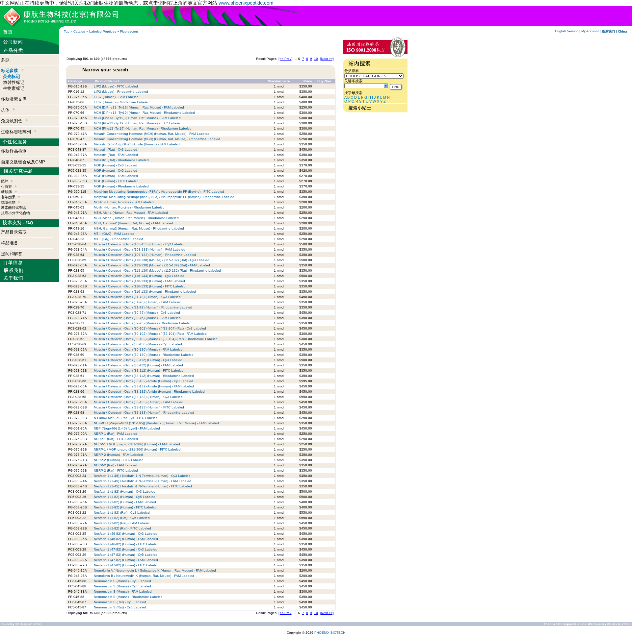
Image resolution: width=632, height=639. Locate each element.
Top (66, 31)
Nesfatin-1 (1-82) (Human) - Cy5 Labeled (124, 497)
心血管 (6, 186)
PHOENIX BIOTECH (329, 632)
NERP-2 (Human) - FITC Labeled (119, 460)
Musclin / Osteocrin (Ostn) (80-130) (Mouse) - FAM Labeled (138, 349)
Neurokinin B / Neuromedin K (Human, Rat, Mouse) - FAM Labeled (144, 576)
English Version (566, 31)
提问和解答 (11, 253)
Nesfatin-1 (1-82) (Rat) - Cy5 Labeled (122, 518)
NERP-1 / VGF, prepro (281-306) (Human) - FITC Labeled (137, 449)
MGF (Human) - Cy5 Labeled (115, 170)
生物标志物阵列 (17, 131)
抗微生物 (8, 202)
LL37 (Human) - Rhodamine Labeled (121, 102)
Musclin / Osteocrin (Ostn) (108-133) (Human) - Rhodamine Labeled (145, 255)
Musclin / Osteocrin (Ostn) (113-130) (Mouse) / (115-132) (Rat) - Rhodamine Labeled (157, 270)
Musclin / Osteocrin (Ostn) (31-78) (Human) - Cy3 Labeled (137, 297)
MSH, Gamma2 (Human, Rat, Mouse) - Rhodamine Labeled (139, 228)
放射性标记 (13, 82)
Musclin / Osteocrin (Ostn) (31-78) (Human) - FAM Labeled (137, 302)
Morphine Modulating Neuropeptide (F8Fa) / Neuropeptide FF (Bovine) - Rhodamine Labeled (164, 197)
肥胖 (4, 181)
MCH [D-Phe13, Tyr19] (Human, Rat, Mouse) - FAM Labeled (139, 107)
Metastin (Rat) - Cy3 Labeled (115, 149)
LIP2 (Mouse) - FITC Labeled (116, 86)
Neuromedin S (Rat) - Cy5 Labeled (120, 607)
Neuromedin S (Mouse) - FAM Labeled (123, 591)
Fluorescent (129, 31)
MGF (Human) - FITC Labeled (116, 181)
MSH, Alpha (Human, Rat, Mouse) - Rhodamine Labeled (136, 218)
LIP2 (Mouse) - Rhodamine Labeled (121, 91)
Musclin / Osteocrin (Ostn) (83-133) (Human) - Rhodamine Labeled (144, 412)
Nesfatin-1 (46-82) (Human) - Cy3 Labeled (125, 533)
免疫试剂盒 (13, 120)
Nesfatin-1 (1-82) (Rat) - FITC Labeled (122, 528)
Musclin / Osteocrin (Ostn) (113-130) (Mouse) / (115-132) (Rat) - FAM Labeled (152, 265)
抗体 (6, 110)
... (295, 59)
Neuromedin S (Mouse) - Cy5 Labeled (122, 586)
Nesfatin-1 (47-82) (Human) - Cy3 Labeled (125, 549)
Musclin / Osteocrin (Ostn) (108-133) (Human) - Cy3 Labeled (139, 244)
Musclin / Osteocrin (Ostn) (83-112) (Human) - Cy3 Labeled (138, 360)
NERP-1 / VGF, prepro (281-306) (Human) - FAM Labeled (137, 444)
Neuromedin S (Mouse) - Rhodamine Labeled (128, 597)
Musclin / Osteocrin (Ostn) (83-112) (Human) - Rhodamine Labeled (144, 376)
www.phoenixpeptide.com (246, 3)
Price (307, 81)
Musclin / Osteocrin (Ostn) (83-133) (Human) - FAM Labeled (138, 402)
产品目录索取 (14, 232)
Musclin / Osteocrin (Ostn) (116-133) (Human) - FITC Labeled (140, 286)
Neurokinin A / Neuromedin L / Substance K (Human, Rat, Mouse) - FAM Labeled (155, 570)
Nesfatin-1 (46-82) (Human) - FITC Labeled (126, 544)
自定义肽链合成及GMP (23, 162)
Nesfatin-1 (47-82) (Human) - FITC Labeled (126, 565)
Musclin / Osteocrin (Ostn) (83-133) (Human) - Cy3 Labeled (138, 397)
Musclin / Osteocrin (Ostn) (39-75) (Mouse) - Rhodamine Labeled (143, 323)
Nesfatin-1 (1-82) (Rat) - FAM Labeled (122, 523)
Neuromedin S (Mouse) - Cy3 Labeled (122, 581)
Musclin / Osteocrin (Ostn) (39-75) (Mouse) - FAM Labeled (137, 318)
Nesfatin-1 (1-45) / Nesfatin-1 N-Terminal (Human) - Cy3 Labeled (142, 476)
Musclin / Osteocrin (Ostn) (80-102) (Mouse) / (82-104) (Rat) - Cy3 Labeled (150, 328)
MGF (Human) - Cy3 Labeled (115, 165)
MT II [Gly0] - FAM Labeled (114, 233)
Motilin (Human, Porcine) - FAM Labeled (124, 202)
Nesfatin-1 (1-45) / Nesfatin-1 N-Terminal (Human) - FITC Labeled (143, 486)
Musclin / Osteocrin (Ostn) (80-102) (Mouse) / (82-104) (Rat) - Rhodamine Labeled (156, 339)
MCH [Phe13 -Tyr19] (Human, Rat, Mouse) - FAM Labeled (137, 118)
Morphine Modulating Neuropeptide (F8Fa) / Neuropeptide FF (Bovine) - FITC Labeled (159, 191)
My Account (590, 31)
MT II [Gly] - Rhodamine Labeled (118, 239)
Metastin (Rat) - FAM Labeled (116, 155)
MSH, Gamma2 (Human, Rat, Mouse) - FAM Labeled (133, 223)
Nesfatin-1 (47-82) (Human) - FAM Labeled (126, 560)
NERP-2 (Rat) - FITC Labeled (116, 470)
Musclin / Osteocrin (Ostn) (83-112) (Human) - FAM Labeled (138, 365)
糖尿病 (6, 192)
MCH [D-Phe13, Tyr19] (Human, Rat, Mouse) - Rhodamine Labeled (144, 112)
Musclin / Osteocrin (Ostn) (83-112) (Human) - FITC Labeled (139, 370)
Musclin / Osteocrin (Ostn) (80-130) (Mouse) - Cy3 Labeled (138, 344)
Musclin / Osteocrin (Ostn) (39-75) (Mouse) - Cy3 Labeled (137, 312)
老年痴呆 (8, 197)
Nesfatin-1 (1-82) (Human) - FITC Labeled (125, 507)
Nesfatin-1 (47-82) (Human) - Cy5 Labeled (125, 554)
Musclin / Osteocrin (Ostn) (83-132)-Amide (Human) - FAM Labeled (144, 386)
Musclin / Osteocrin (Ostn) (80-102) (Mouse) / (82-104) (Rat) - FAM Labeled (150, 333)
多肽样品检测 (14, 151)
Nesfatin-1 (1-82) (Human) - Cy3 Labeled (124, 491)
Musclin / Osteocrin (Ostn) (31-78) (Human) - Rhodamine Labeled (143, 307)
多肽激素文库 (14, 99)
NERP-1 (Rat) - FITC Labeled (116, 439)
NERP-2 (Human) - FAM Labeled (118, 454)
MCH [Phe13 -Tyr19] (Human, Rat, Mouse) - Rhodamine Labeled (143, 128)
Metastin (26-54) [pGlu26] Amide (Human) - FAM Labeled (137, 144)
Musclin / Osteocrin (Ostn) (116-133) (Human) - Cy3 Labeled (139, 276)
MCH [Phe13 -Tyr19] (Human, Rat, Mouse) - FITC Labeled (137, 123)
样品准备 (9, 242)
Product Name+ (107, 81)
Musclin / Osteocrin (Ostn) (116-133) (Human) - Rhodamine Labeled (145, 291)
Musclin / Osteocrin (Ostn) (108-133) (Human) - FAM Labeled (139, 249)
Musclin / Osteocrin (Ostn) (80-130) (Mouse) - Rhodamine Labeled (144, 354)
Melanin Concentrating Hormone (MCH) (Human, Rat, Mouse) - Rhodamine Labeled (157, 139)
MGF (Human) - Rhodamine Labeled (121, 186)
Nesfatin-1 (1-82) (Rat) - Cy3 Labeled (122, 512)
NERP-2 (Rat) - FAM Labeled (115, 465)
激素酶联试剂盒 (13, 207)
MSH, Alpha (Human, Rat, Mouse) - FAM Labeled (131, 212)
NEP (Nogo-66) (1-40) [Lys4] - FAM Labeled (127, 428)
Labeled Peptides (102, 31)
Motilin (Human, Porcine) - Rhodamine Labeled (129, 207)
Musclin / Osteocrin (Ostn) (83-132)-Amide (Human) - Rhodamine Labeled (149, 391)
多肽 (5, 59)
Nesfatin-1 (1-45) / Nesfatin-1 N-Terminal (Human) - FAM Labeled (142, 481)
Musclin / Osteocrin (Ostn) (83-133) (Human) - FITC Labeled (139, 407)
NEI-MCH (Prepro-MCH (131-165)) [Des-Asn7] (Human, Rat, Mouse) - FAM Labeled (156, 423)
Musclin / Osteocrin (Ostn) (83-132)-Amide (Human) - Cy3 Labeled (143, 381)
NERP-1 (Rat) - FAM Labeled (115, 433)
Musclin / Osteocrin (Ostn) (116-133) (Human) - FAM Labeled (139, 281)
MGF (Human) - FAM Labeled (116, 176)
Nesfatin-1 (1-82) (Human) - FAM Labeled (125, 502)
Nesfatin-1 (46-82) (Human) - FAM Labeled (126, 539)
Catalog (79, 31)
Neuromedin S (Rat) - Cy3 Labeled (120, 602)
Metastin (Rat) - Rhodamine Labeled (121, 160)
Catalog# (75, 81)
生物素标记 (13, 88)
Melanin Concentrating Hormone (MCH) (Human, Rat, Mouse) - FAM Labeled (151, 133)
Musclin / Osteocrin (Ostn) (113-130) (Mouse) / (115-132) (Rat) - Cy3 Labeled (151, 260)
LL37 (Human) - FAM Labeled (116, 97)
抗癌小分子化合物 (15, 213)
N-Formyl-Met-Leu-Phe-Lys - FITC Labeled (126, 418)
